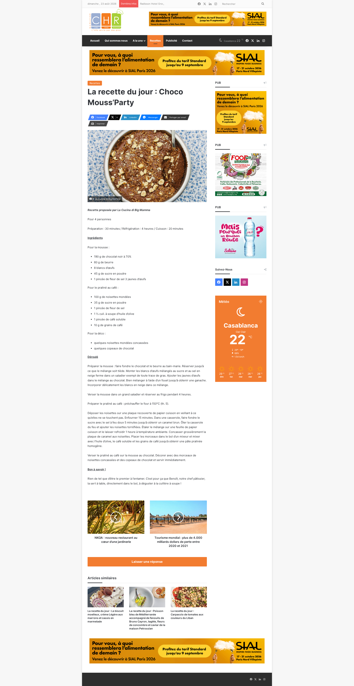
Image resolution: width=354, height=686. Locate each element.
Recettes (155, 40)
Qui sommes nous (116, 40)
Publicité (171, 40)
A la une (138, 40)
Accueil (95, 40)
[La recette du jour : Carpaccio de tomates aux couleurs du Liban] (189, 597)
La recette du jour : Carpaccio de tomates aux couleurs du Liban (187, 614)
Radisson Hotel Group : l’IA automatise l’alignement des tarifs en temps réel (183, 3)
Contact (187, 40)
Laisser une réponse (147, 562)
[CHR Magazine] (106, 21)
